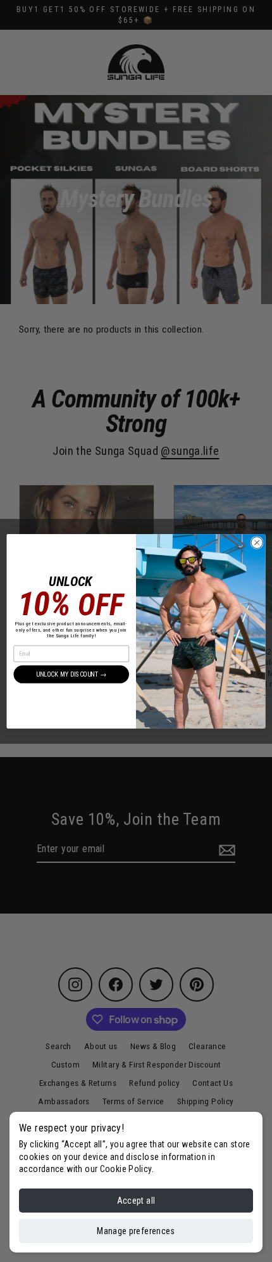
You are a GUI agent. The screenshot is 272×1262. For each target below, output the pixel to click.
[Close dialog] (257, 542)
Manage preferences (136, 1231)
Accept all (136, 1200)
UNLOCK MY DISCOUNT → (71, 674)
